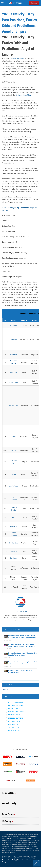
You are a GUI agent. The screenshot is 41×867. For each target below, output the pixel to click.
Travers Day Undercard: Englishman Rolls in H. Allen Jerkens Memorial (22, 663)
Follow (5, 689)
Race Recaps (13, 724)
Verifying (13, 339)
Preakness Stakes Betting (9, 860)
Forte (13, 517)
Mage (14, 436)
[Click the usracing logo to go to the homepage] (15, 3)
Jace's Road (13, 486)
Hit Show (13, 325)
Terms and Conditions (8, 858)
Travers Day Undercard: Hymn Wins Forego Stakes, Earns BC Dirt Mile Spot (21, 645)
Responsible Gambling (28, 858)
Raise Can (13, 526)
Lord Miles (13, 551)
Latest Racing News (15, 702)
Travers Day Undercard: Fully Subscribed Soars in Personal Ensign (22, 654)
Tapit (12, 372)
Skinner (13, 450)
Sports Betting (14, 727)
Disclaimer (18, 858)
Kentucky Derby (14, 715)
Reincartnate (13, 405)
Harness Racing (14, 721)
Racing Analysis (14, 708)
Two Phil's (13, 354)
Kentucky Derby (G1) (17, 58)
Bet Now (34, 3)
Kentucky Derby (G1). (23, 95)
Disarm (13, 474)
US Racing (14, 856)
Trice (15, 372)
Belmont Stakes (14, 730)
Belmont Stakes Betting (23, 860)
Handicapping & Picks (16, 712)
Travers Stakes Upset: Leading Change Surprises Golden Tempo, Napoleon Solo (22, 636)
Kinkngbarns (13, 382)
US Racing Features (15, 705)
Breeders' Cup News (15, 718)
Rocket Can (13, 543)
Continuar (13, 558)
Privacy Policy (33, 856)
